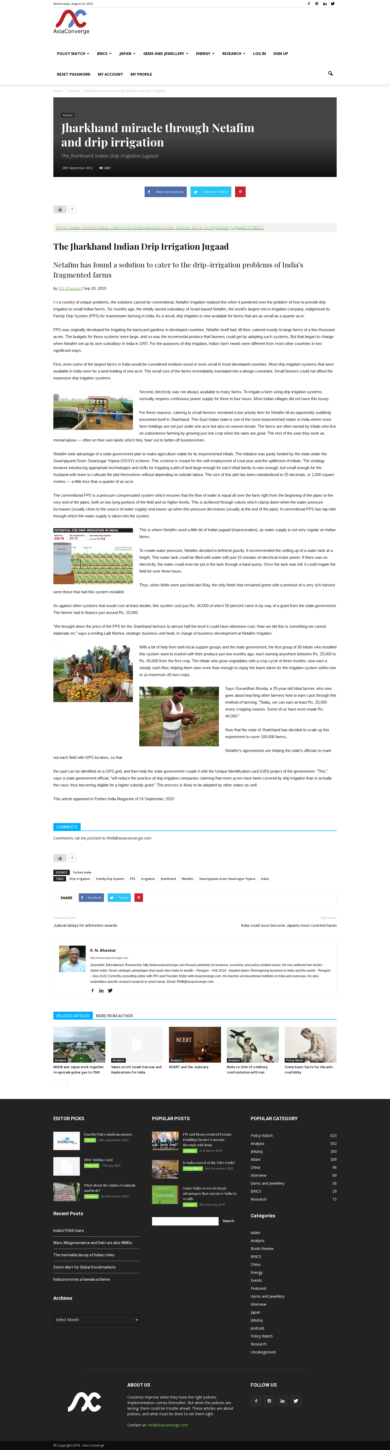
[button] (330, 73)
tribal (265, 879)
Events (90, 1140)
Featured (92, 1165)
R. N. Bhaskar (103, 950)
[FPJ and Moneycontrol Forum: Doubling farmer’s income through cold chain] (165, 1141)
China (255, 1167)
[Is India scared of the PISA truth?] (165, 1169)
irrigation (148, 879)
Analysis (68, 115)
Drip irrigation (80, 879)
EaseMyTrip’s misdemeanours (108, 1134)
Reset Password (73, 74)
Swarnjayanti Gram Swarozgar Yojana (227, 879)
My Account (110, 74)
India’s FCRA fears (68, 1230)
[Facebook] (309, 4)
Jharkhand (168, 879)
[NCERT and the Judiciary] (195, 1045)
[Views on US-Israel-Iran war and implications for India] (137, 1045)
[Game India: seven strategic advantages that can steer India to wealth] (165, 1194)
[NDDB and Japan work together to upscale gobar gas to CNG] (79, 1045)
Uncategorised (263, 1351)
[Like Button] (60, 209)
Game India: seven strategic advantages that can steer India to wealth (210, 1193)
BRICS (102, 53)
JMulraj (257, 1151)
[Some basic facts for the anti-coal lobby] (311, 1045)
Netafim (187, 879)
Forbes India (82, 872)
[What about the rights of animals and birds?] (66, 1192)
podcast (258, 1328)
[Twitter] (333, 4)
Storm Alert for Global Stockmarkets (84, 1267)
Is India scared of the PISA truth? (209, 1162)
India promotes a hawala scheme (81, 1279)
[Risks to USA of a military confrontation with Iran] (253, 1045)
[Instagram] (317, 4)
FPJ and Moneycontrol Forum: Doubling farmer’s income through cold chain (207, 1139)
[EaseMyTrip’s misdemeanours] (66, 1141)
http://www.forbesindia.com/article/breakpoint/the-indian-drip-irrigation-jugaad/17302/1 (160, 227)
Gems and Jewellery (163, 53)
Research (231, 53)
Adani (255, 1159)
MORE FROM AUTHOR (114, 1016)
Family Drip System (110, 879)
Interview (258, 1175)
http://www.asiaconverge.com (109, 957)
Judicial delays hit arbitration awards (85, 925)
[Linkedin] (325, 4)
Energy (203, 53)
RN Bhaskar (70, 288)
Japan (125, 53)
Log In (259, 53)
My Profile (141, 74)
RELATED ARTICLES (73, 1016)
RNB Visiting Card (98, 1159)
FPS (132, 879)
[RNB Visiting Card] (66, 1166)
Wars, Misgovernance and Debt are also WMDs (92, 1243)
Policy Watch (71, 53)
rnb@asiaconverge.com (168, 1424)
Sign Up (280, 53)
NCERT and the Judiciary (188, 1067)
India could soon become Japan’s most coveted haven (289, 925)
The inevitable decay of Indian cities (83, 1255)
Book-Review (262, 1248)
